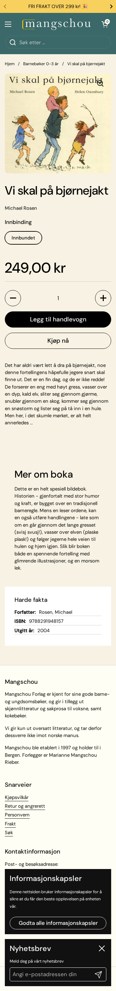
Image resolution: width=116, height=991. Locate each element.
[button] (13, 298)
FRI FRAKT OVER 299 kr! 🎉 (58, 6)
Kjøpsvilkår (16, 797)
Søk (9, 832)
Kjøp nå (58, 341)
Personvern (17, 815)
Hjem (10, 63)
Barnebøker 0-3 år (41, 63)
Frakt (10, 824)
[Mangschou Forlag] (56, 24)
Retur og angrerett (25, 806)
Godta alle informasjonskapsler (58, 922)
